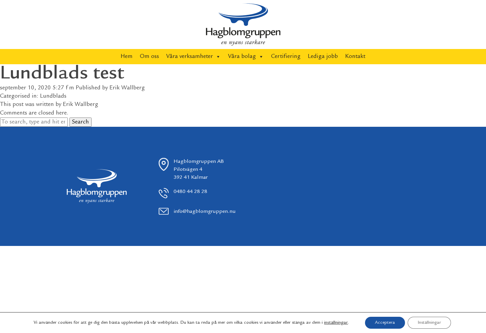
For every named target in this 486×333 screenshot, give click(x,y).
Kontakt (355, 56)
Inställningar (429, 322)
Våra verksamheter (189, 56)
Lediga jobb (323, 56)
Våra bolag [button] (242, 56)
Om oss (149, 56)
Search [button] (80, 122)
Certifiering (286, 56)
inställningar (336, 323)
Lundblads (53, 96)
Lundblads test (62, 74)
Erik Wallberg (127, 88)
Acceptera (385, 322)
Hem (127, 56)
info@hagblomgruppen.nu (205, 211)
